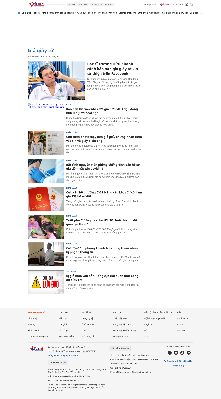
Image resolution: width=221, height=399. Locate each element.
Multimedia (182, 318)
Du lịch (184, 13)
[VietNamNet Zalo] (189, 354)
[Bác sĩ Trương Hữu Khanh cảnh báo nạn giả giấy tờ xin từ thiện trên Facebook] (56, 80)
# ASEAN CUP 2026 (77, 4)
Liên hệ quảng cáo (120, 348)
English (148, 324)
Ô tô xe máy (88, 324)
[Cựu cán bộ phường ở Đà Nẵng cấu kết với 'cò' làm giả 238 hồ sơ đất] (46, 199)
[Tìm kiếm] (191, 4)
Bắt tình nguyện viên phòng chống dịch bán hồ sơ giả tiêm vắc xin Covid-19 (103, 167)
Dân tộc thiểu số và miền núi (158, 312)
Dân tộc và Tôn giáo (65, 13)
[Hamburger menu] (201, 13)
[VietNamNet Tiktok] (182, 354)
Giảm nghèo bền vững (124, 330)
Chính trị (26, 13)
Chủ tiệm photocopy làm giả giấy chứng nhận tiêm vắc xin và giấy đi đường (104, 139)
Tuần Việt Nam (148, 4)
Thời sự (36, 13)
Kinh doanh (48, 13)
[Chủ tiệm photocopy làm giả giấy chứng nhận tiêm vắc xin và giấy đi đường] (46, 143)
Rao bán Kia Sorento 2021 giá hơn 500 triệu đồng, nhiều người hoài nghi (102, 111)
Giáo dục (81, 13)
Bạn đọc (194, 13)
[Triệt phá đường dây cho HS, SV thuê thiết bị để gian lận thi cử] (46, 227)
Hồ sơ (147, 330)
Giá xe (69, 105)
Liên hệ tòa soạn (58, 362)
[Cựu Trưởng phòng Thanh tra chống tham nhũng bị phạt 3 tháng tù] (46, 254)
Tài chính (71, 271)
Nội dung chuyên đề (154, 318)
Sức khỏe (143, 13)
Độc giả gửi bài (186, 361)
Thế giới (92, 13)
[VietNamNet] (19, 12)
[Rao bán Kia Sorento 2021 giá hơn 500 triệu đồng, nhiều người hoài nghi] (46, 115)
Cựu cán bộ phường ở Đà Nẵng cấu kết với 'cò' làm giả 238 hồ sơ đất (104, 194)
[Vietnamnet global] (164, 5)
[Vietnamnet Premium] (37, 313)
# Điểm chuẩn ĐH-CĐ (102, 4)
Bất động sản (173, 13)
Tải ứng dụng (170, 361)
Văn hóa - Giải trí (117, 13)
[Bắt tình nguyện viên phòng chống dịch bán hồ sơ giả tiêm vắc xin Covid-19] (46, 171)
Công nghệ (155, 13)
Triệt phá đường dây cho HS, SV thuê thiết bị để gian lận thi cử (101, 222)
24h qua (181, 330)
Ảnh (146, 336)
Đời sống (132, 13)
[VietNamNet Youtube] (176, 354)
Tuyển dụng (178, 365)
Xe (163, 13)
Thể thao (102, 13)
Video (179, 312)
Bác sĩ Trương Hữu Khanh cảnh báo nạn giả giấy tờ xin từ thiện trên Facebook (112, 68)
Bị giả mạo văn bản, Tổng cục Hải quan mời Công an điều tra (102, 278)
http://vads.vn (124, 367)
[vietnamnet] (37, 7)
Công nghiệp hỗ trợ (123, 324)
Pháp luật (71, 132)
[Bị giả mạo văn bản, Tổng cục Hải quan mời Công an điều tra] (46, 282)
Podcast (180, 324)
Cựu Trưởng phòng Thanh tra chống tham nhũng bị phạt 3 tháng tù (103, 250)
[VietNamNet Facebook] (170, 354)
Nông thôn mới (121, 336)
